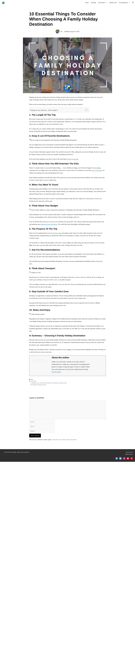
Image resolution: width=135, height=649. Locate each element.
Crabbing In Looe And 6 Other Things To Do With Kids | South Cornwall (49, 383)
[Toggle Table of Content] (86, 110)
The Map (93, 2)
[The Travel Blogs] (4, 2)
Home (87, 2)
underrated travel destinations (49, 224)
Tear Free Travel (56, 372)
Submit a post (113, 2)
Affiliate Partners (129, 454)
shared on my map (73, 159)
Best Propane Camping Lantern (38, 384)
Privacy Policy (129, 452)
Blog (32, 379)
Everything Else (123, 2)
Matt (61, 31)
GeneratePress (25, 452)
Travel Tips (33, 381)
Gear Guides (101, 2)
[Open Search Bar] (133, 2)
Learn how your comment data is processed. (64, 439)
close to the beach (97, 170)
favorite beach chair (55, 233)
